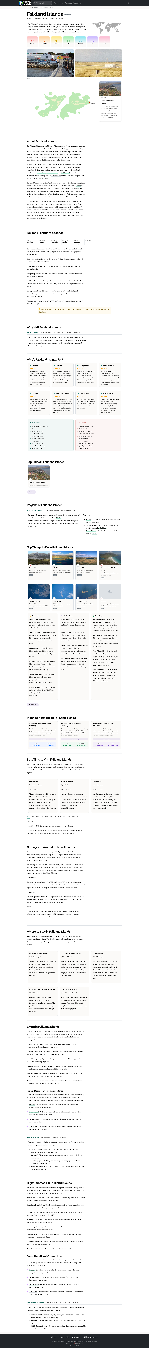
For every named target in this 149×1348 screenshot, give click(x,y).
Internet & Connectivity (53, 1302)
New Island (33, 1126)
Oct (69, 816)
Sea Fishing (77, 332)
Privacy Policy (64, 1337)
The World (33, 7)
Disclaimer (76, 1337)
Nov (73, 816)
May (46, 816)
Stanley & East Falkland (34, 510)
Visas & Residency (33, 1137)
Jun (51, 816)
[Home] (27, 7)
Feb (32, 816)
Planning (68, 3)
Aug (59, 816)
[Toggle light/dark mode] (128, 3)
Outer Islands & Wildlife (68, 510)
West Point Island (35, 674)
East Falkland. (101, 528)
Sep (64, 816)
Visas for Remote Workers (35, 1302)
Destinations (58, 3)
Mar (37, 816)
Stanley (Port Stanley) (37, 619)
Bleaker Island (56, 175)
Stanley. (94, 534)
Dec (78, 816)
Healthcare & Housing (59, 1137)
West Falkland (34, 1119)
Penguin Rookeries (33, 332)
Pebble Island (65, 173)
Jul (55, 816)
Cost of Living (45, 1137)
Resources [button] (77, 3)
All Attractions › (32, 705)
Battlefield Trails (58, 332)
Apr (42, 816)
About (53, 1337)
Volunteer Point (46, 332)
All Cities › (31, 492)
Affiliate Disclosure (90, 1337)
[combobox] (42, 3)
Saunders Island (52, 173)
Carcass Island (41, 173)
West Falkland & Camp (51, 510)
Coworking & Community (71, 1302)
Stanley (66, 154)
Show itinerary (43, 739)
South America (41, 7)
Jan (28, 816)
